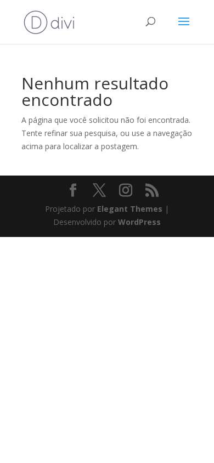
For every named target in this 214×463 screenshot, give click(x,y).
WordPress (139, 222)
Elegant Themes (129, 209)
